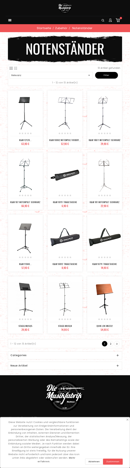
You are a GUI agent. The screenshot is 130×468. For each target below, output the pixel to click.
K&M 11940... (25, 264)
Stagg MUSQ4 (65, 325)
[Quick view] (36, 134)
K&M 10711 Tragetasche (104, 264)
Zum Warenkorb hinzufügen (15, 134)
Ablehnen (94, 461)
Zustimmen (112, 461)
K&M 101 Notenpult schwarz (104, 202)
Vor (117, 344)
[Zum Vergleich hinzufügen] (29, 134)
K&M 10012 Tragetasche (65, 264)
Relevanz (51, 75)
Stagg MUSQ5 (25, 325)
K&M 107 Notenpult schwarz (25, 202)
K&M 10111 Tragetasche (65, 202)
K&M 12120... (25, 140)
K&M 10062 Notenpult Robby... (65, 140)
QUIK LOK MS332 (105, 325)
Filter (106, 75)
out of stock (54, 196)
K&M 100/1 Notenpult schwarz (105, 140)
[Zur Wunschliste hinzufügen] (22, 134)
